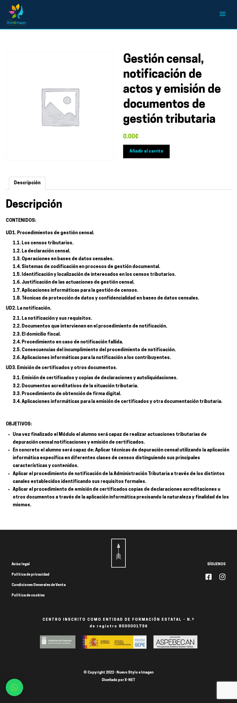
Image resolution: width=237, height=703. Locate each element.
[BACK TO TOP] (118, 553)
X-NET (130, 680)
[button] (14, 687)
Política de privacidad (30, 574)
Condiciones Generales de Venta (39, 585)
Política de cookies (28, 595)
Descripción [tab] (27, 183)
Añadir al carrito (146, 151)
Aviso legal (21, 564)
